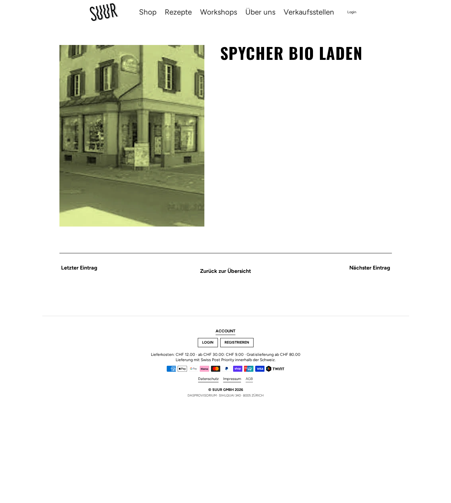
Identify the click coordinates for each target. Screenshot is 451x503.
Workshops (218, 12)
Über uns (260, 12)
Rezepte (178, 12)
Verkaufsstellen (309, 12)
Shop (147, 12)
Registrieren (237, 342)
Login (351, 12)
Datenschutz (208, 379)
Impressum (232, 379)
